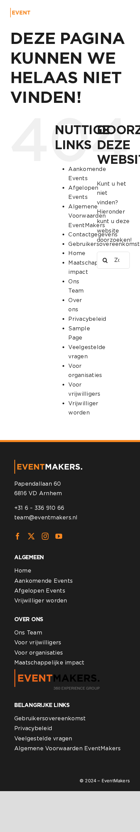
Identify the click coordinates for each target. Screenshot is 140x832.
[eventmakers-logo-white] (32, 10)
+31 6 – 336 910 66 (39, 508)
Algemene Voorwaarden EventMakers (87, 216)
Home (76, 253)
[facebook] (17, 536)
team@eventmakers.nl (46, 517)
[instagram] (45, 536)
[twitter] (31, 536)
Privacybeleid (87, 319)
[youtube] (58, 536)
